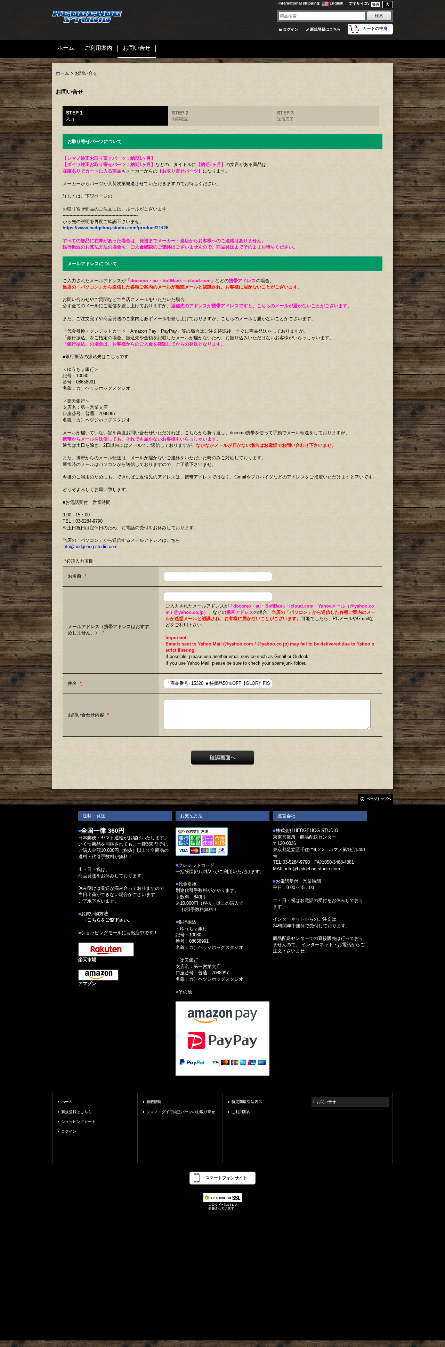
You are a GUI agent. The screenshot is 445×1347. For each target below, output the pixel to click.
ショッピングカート (78, 1121)
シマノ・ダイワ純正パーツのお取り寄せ (180, 1112)
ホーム (67, 1102)
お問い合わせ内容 (86, 715)
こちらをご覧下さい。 (109, 919)
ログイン (290, 29)
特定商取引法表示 (247, 1102)
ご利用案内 (241, 1112)
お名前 (75, 576)
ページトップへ (379, 799)
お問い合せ (326, 1102)
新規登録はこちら (325, 29)
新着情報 (154, 1102)
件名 (73, 683)
